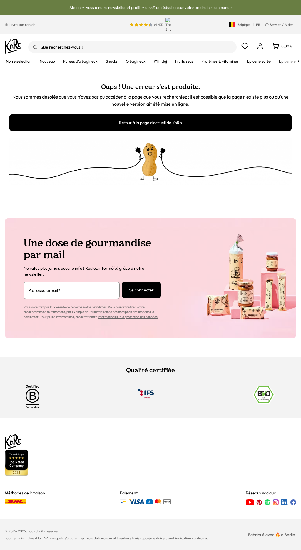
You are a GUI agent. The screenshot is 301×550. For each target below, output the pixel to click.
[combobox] (132, 47)
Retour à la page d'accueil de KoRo (150, 122)
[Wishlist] (245, 46)
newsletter (117, 7)
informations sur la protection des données (128, 317)
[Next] (298, 61)
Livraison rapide (22, 24)
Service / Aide (281, 24)
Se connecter (141, 290)
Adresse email (45, 290)
